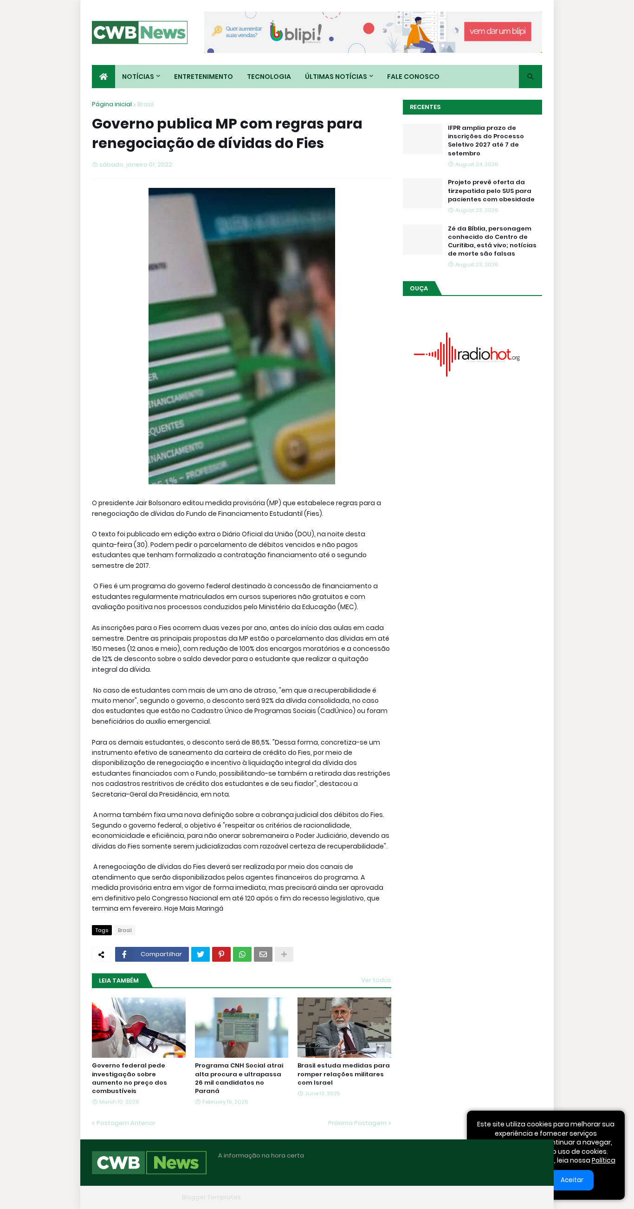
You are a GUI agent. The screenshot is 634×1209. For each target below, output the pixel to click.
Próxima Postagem (357, 1123)
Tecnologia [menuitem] (269, 76)
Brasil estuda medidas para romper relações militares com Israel (344, 1074)
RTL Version (525, 1197)
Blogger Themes (153, 1197)
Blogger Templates (211, 1197)
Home (399, 1197)
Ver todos (376, 980)
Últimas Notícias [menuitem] (336, 76)
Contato (484, 1197)
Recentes (425, 107)
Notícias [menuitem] (138, 76)
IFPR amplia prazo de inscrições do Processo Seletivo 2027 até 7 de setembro (486, 141)
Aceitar (572, 1180)
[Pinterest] (221, 954)
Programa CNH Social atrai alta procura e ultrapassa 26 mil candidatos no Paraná (239, 1078)
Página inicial (112, 104)
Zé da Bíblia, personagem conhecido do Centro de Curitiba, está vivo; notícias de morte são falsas (492, 241)
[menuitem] (103, 76)
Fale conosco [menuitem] (413, 76)
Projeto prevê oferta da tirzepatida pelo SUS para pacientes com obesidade (491, 190)
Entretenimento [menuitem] (203, 76)
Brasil (145, 104)
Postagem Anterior (126, 1123)
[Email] (263, 954)
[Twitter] (200, 954)
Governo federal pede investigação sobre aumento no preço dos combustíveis (129, 1078)
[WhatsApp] (242, 954)
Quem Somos (440, 1197)
